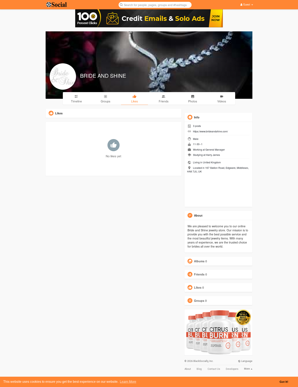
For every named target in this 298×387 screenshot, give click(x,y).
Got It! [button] (284, 381)
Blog (199, 369)
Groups (199, 300)
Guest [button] (246, 4)
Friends (199, 274)
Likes (198, 287)
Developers (232, 369)
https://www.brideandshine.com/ (210, 131)
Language (246, 361)
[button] (155, 4)
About (187, 369)
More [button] (247, 368)
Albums (199, 261)
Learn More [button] (128, 381)
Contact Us (214, 369)
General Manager (215, 149)
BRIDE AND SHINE (103, 75)
